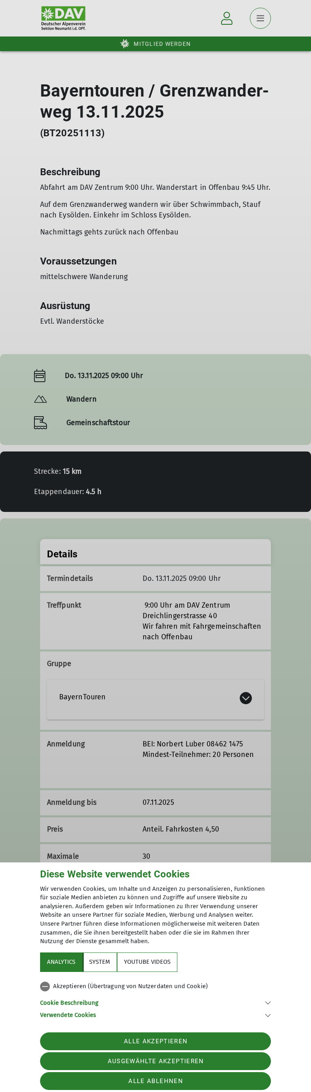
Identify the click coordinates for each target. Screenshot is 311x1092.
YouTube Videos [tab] (147, 961)
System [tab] (99, 961)
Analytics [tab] (61, 961)
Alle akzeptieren (155, 1041)
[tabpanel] (155, 999)
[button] (155, 1002)
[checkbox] (155, 986)
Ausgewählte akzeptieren (156, 1061)
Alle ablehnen (155, 1081)
